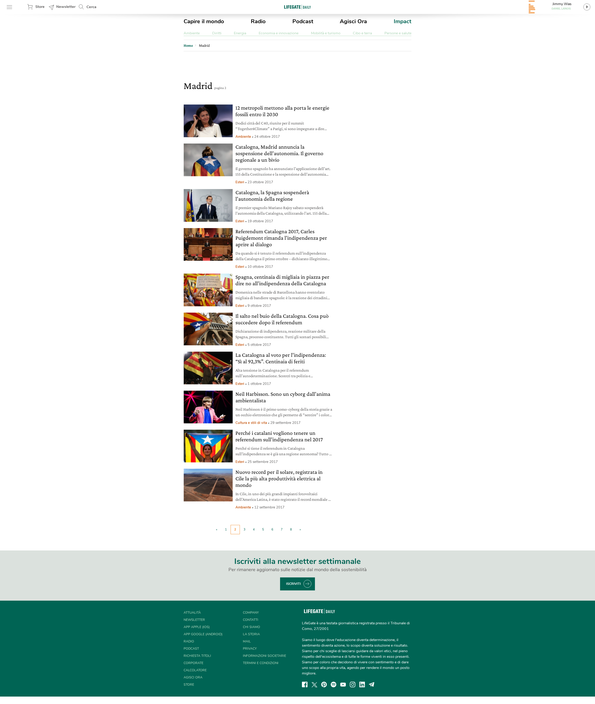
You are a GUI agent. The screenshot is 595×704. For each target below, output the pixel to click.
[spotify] (333, 684)
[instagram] (352, 684)
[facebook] (304, 684)
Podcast (302, 21)
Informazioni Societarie (264, 656)
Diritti (216, 33)
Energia (240, 33)
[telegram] (371, 684)
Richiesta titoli (197, 656)
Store (40, 6)
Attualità (192, 612)
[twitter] (314, 684)
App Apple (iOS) (197, 627)
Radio (258, 21)
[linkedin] (362, 684)
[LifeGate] (297, 7)
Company (251, 612)
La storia (251, 634)
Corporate (193, 663)
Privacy (250, 648)
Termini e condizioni (260, 663)
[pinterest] (324, 684)
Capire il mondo (204, 21)
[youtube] (343, 684)
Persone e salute (397, 33)
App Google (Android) (203, 634)
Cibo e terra (362, 33)
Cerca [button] (91, 7)
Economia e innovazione (278, 33)
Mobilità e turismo (325, 33)
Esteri (239, 182)
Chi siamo (251, 627)
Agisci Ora (353, 21)
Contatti (250, 620)
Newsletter (66, 6)
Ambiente (192, 33)
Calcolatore (195, 670)
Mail (247, 641)
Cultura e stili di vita (251, 422)
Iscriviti (293, 584)
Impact (402, 21)
